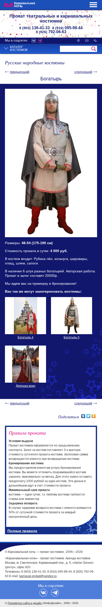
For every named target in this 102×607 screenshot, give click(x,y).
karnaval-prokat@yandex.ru (38, 576)
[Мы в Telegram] (55, 593)
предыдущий (19, 72)
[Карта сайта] (95, 40)
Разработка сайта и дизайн (25, 603)
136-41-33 (34, 28)
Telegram (40, 41)
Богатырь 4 (25, 337)
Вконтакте (34, 41)
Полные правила (22, 531)
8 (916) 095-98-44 (59, 571)
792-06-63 (51, 32)
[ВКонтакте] (83, 416)
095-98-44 (67, 28)
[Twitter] (88, 416)
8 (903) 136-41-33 (33, 571)
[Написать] (86, 40)
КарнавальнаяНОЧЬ (24, 4)
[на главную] (78, 40)
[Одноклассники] (93, 416)
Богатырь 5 (71, 337)
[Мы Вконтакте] (43, 593)
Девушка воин (25, 386)
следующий (83, 72)
